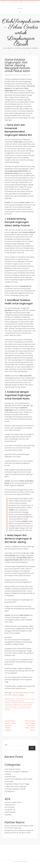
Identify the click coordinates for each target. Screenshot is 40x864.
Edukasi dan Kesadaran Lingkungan (16, 771)
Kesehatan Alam (10, 776)
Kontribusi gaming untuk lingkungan (18, 704)
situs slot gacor (10, 807)
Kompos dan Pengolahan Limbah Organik (18, 779)
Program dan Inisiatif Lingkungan (15, 786)
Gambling (8, 702)
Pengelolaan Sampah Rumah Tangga (17, 784)
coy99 (12, 826)
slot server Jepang (24, 706)
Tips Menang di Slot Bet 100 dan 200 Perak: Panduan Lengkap (10, 725)
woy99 (27, 523)
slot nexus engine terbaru (13, 802)
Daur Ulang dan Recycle (20, 699)
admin (28, 75)
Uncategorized (9, 791)
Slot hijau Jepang (11, 706)
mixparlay (8, 815)
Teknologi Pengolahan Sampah (15, 789)
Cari (6, 745)
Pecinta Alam (9, 781)
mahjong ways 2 (10, 805)
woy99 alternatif (10, 812)
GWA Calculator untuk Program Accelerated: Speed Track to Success (30, 725)
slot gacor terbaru (25, 833)
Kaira (25, 861)
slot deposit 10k (10, 810)
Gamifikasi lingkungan (26, 702)
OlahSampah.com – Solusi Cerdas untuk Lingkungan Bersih (21, 33)
